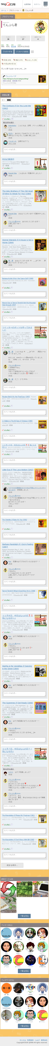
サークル (23, 1040)
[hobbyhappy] (6, 933)
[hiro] (5, 563)
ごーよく (6, 966)
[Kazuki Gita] (5, 174)
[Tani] (6, 1015)
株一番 (6, 994)
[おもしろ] (31, 60)
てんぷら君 (12, 221)
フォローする (7, 51)
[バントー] (30, 960)
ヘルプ (37, 1040)
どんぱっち (12, 141)
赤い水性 (42, 939)
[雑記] (18, 60)
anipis (30, 994)
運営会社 (44, 1040)
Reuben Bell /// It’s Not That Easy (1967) (16, 397)
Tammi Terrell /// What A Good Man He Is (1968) (18, 591)
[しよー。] (42, 946)
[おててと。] (18, 960)
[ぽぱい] (5, 134)
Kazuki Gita (12, 173)
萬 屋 (10, 261)
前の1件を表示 (8, 122)
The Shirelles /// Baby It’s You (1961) (14, 520)
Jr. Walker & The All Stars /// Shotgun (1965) (17, 421)
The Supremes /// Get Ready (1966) (17, 703)
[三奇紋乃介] (42, 960)
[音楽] (6, 60)
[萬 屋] (5, 262)
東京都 (13, 46)
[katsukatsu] (5, 127)
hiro (9, 561)
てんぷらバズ (17, 116)
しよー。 (42, 953)
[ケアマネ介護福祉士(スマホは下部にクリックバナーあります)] (5, 489)
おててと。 (18, 966)
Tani (6, 1021)
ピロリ (10, 772)
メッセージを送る (22, 51)
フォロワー (23, 38)
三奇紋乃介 (42, 966)
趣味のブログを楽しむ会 (8, 912)
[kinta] (18, 988)
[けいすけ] (18, 1001)
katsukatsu (12, 125)
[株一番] (6, 988)
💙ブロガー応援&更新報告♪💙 (40, 895)
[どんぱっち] (5, 142)
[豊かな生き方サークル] (24, 889)
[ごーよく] (6, 960)
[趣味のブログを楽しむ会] (8, 905)
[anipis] (30, 988)
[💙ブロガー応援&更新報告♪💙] (40, 889)
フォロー (8, 38)
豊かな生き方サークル (24, 896)
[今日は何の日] (9, 64)
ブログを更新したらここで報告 (8, 895)
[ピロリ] (5, 773)
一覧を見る (24, 916)
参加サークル (38, 38)
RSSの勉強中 (8, 159)
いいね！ (7, 119)
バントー (30, 966)
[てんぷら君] (5, 223)
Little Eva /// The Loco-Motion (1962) (17, 470)
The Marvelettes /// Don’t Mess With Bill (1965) (18, 840)
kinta (18, 994)
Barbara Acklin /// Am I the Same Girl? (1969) (17, 278)
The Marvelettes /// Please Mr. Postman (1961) (18, 815)
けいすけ (18, 1008)
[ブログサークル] (8, 4)
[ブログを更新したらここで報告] (8, 889)
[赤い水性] (42, 933)
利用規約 (30, 1040)
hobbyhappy (6, 939)
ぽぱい (10, 133)
